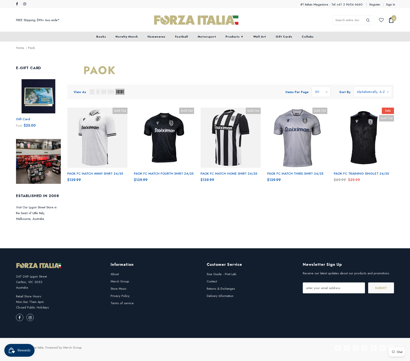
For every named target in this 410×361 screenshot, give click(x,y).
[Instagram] (26, 4)
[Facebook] (18, 4)
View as (80, 92)
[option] (38, 104)
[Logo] (196, 20)
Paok (31, 47)
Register (374, 4)
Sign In (390, 4)
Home (20, 47)
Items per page (297, 92)
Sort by (344, 92)
